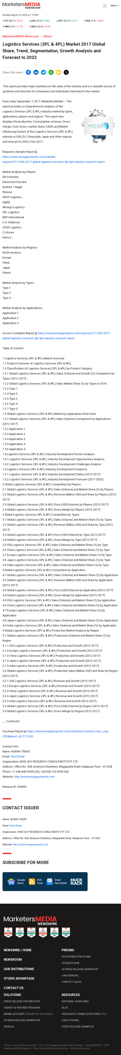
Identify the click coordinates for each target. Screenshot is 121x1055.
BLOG (65, 1007)
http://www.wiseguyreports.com (34, 776)
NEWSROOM (13, 959)
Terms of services (13, 1045)
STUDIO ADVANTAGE (19, 978)
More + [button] (114, 5)
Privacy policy (29, 1045)
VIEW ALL (9, 1026)
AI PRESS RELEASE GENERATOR (80, 969)
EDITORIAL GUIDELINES (75, 1001)
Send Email (17, 756)
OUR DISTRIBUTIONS (19, 969)
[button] (104, 5)
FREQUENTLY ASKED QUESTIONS (84, 1013)
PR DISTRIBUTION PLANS (76, 956)
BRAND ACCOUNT (28, 1013)
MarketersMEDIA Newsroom (21, 36)
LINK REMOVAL (70, 975)
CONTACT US (13, 988)
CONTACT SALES (71, 981)
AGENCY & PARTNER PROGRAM (22, 1007)
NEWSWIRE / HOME (18, 950)
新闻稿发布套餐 (70, 962)
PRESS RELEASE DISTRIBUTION (22, 1001)
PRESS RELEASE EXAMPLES (78, 1026)
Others (47, 36)
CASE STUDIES (70, 1020)
